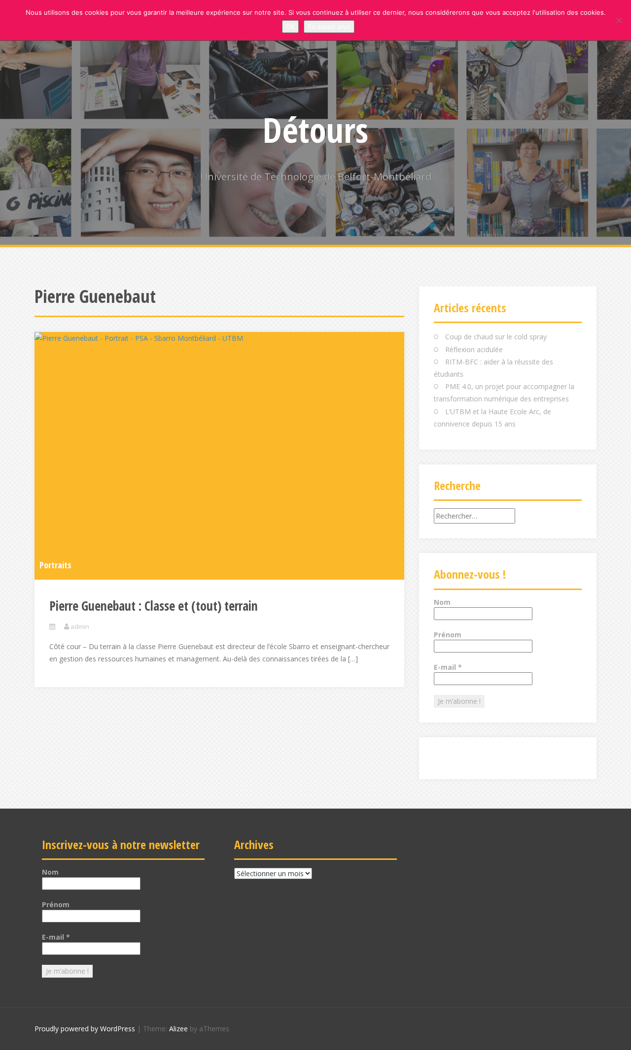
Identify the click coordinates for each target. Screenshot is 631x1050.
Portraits (55, 565)
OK (290, 27)
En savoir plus (329, 27)
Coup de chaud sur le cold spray (496, 336)
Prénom (447, 634)
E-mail (448, 667)
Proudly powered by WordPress (85, 1028)
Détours (315, 129)
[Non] (619, 20)
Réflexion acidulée (474, 349)
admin (79, 626)
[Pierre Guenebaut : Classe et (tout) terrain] (219, 455)
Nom (442, 602)
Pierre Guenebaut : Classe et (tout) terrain (153, 606)
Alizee (178, 1028)
